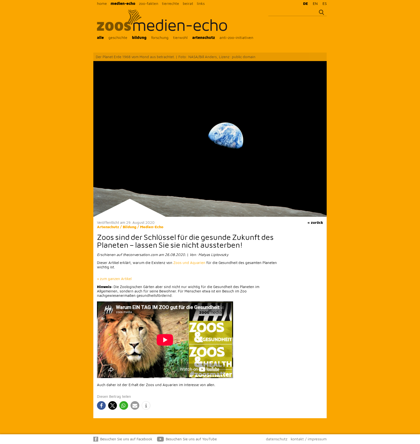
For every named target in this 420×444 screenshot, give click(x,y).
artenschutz (203, 37)
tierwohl (180, 37)
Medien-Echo (151, 227)
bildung (139, 37)
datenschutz (276, 439)
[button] (101, 405)
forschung (159, 37)
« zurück (315, 222)
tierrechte (170, 3)
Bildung (129, 227)
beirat (188, 3)
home (102, 3)
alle (100, 37)
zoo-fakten (148, 3)
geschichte (117, 37)
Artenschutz (108, 227)
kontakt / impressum (309, 439)
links (201, 3)
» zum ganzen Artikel (114, 279)
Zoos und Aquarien (189, 263)
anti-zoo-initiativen (236, 37)
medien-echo (123, 3)
